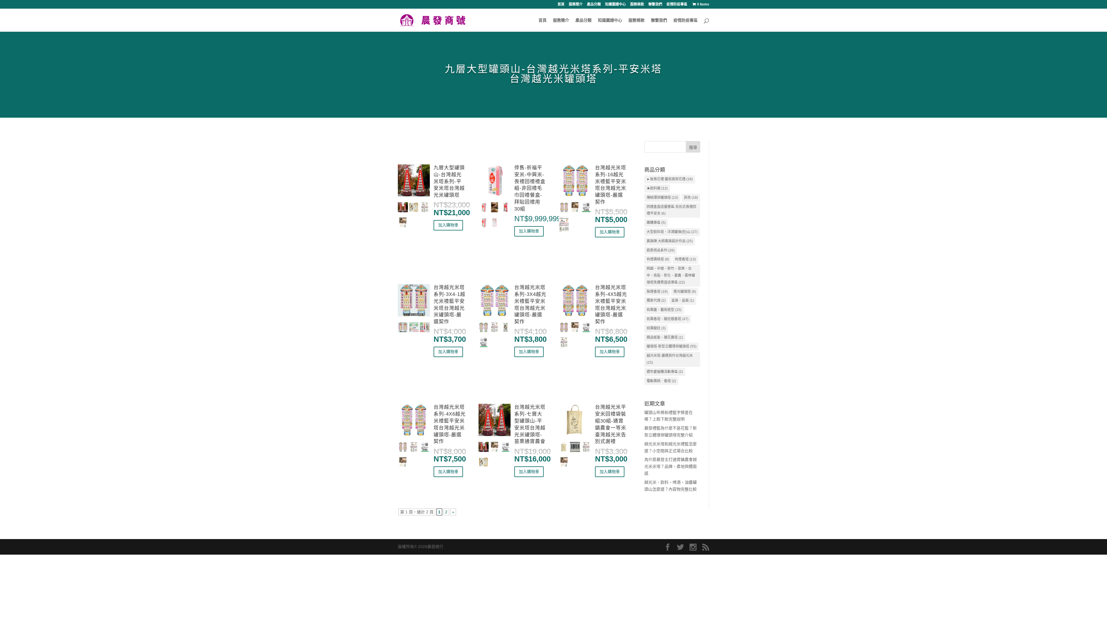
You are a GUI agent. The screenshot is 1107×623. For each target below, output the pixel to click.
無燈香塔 (657, 292)
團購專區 (656, 223)
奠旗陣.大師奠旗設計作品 (670, 241)
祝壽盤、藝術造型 (664, 310)
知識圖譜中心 (615, 4)
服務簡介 (576, 4)
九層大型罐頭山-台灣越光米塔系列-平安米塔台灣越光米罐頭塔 (449, 181)
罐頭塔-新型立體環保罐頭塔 (671, 346)
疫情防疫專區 (677, 4)
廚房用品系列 (661, 250)
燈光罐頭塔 (684, 292)
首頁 (561, 4)
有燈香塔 (685, 259)
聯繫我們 (655, 4)
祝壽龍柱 (656, 328)
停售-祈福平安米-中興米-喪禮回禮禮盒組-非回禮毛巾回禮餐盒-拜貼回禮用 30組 (529, 188)
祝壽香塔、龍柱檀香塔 (667, 319)
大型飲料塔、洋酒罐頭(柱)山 (672, 232)
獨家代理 (656, 301)
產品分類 (594, 4)
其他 (691, 198)
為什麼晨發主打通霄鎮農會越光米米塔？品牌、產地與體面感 (670, 466)
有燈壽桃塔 (658, 259)
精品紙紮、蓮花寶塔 (665, 337)
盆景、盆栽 (682, 301)
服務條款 (637, 4)
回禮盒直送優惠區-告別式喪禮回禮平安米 (671, 210)
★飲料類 (657, 188)
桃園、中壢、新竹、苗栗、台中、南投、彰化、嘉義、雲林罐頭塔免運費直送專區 (671, 275)
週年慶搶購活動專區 (665, 372)
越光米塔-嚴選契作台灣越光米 (670, 359)
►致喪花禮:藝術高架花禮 (670, 179)
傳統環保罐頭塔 (662, 198)
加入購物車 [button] (448, 225)
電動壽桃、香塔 (661, 381)
